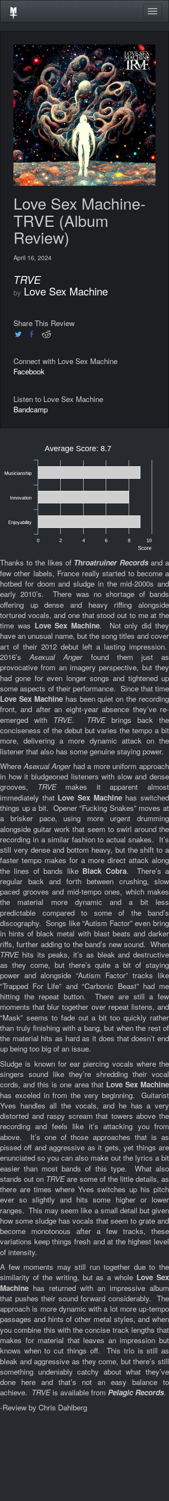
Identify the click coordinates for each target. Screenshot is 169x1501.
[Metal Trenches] (13, 11)
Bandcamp (30, 409)
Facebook (29, 371)
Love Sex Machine (66, 290)
